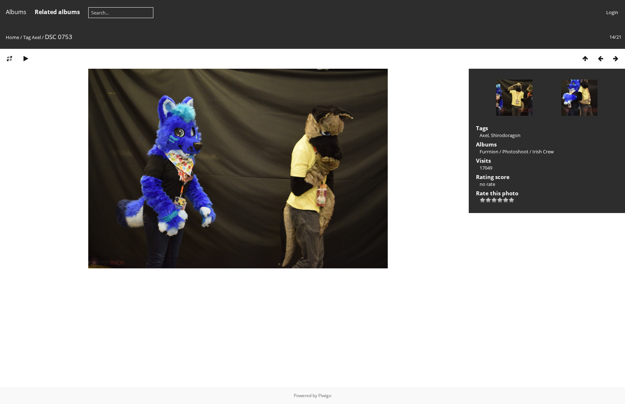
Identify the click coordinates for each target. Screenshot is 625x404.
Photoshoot (515, 151)
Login (612, 12)
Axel (36, 37)
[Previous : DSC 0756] (600, 58)
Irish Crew (543, 151)
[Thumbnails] (585, 58)
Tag (27, 37)
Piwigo (324, 395)
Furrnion (489, 151)
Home (12, 37)
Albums (16, 12)
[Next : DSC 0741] (615, 58)
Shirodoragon (505, 135)
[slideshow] (25, 58)
